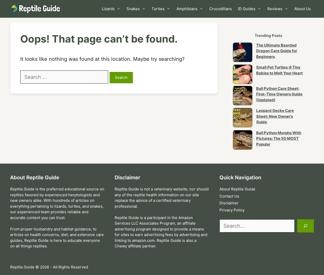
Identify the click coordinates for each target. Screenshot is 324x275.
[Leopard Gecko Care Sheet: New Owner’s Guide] (242, 118)
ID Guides (246, 8)
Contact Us (229, 196)
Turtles (158, 8)
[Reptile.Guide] (36, 8)
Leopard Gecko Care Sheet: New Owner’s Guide (275, 116)
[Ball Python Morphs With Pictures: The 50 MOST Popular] (242, 140)
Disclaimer (228, 203)
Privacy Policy (232, 210)
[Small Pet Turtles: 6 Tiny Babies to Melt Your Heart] (242, 75)
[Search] (305, 225)
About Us (302, 8)
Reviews (274, 8)
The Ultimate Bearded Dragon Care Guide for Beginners (276, 51)
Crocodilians (220, 8)
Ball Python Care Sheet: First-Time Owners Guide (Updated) (279, 94)
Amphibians (186, 8)
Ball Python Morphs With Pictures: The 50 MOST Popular (278, 138)
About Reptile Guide (237, 189)
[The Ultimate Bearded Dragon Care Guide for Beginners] (242, 53)
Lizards (108, 8)
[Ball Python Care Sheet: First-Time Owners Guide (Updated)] (242, 96)
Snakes (133, 8)
